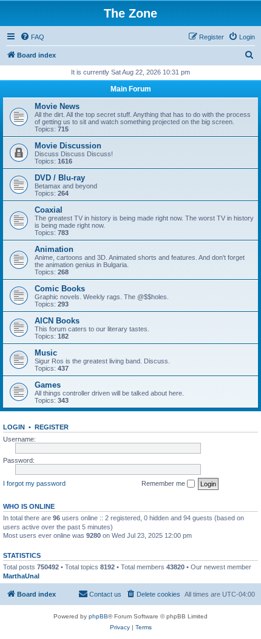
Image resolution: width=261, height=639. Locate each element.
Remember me (164, 483)
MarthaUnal (21, 576)
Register (52, 427)
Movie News (57, 106)
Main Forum (130, 89)
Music (46, 352)
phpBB (98, 616)
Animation (54, 249)
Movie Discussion (68, 145)
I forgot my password (34, 483)
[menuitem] (32, 37)
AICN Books (57, 320)
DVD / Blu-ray (60, 177)
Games (48, 384)
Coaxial (49, 209)
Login (14, 427)
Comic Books (60, 288)
